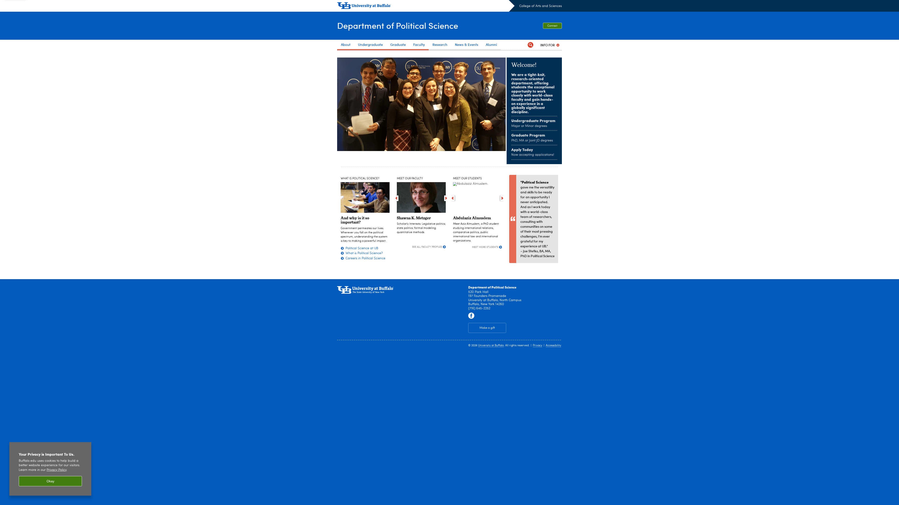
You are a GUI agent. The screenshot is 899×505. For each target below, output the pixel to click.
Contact (552, 26)
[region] (50, 469)
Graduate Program (528, 135)
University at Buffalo (491, 345)
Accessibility (553, 345)
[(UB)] (426, 6)
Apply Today (522, 149)
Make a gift (487, 327)
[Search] (530, 45)
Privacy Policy (56, 470)
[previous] (396, 198)
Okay (50, 481)
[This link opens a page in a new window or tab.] (471, 316)
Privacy (537, 345)
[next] (446, 198)
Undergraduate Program (533, 120)
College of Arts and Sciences (540, 6)
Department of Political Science (397, 25)
